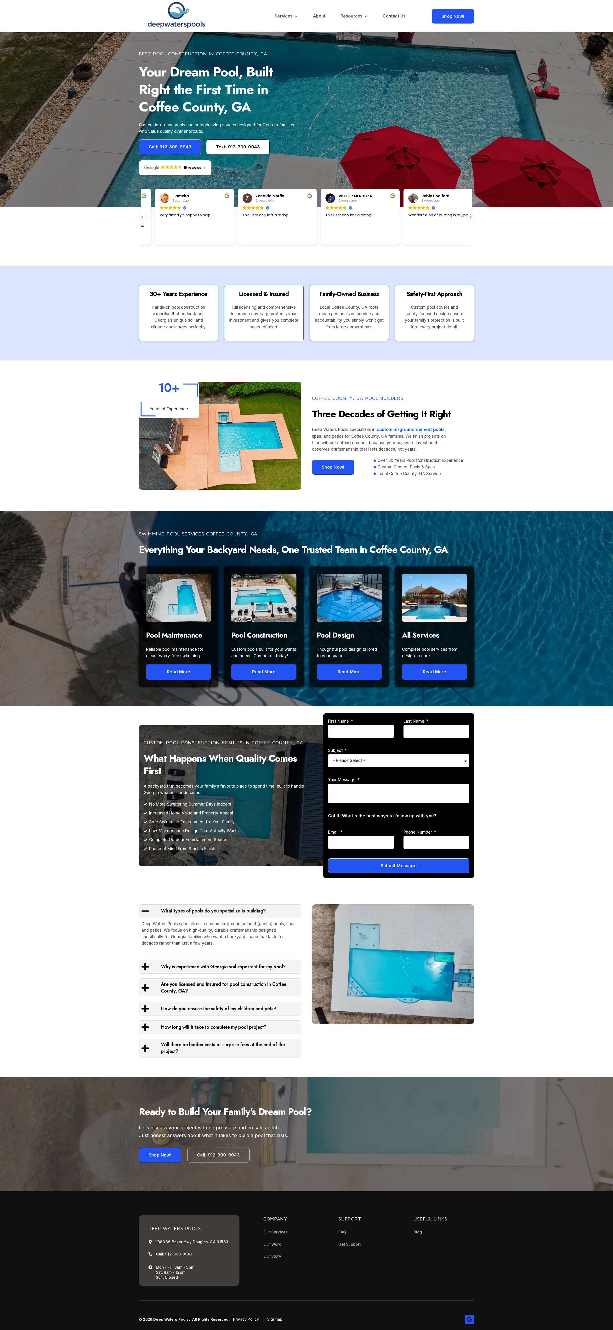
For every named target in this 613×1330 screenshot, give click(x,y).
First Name (339, 721)
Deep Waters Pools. (171, 1319)
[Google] (469, 1319)
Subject (336, 750)
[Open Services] (296, 16)
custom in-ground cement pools (411, 429)
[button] (470, 217)
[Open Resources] (366, 16)
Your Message (342, 779)
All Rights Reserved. (211, 1319)
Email (334, 832)
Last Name (414, 721)
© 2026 (145, 1319)
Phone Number (418, 832)
